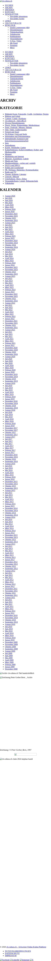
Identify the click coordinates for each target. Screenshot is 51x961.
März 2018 (9, 421)
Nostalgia (13, 45)
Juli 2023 (8, 278)
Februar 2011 (10, 611)
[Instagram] (24, 960)
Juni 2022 (9, 307)
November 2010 (11, 618)
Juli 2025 (8, 225)
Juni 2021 (9, 334)
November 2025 (11, 216)
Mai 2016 (9, 470)
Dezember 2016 (11, 455)
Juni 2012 (9, 575)
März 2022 (9, 314)
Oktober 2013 (10, 540)
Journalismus (10, 145)
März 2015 (9, 502)
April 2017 (9, 446)
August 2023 (10, 276)
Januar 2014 (9, 533)
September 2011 (11, 595)
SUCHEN (9, 5)
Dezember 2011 (11, 589)
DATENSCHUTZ (12, 953)
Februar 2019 (10, 397)
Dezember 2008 (11, 669)
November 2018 (11, 403)
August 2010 (10, 624)
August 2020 (10, 357)
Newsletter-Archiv (17, 19)
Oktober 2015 (10, 486)
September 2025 (11, 220)
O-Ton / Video (15, 41)
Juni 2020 (9, 361)
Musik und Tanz (11, 161)
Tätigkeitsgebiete (16, 32)
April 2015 (9, 499)
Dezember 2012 (11, 562)
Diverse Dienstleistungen (15, 123)
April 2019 (9, 392)
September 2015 (11, 488)
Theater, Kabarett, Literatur (15, 174)
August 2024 (10, 249)
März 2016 (9, 475)
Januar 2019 (9, 399)
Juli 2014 (8, 519)
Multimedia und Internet (14, 156)
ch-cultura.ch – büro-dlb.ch (15, 121)
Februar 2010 (10, 638)
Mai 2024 (9, 256)
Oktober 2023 (10, 272)
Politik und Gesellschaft (14, 168)
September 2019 (11, 381)
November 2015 (11, 484)
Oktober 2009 (10, 647)
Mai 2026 (9, 203)
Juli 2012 (8, 573)
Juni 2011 (9, 602)
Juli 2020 (8, 359)
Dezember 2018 (11, 401)
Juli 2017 (8, 439)
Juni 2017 (9, 441)
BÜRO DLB (10, 25)
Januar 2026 (9, 211)
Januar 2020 (9, 372)
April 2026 (9, 205)
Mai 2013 (9, 551)
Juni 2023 (9, 281)
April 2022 (9, 312)
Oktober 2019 (10, 379)
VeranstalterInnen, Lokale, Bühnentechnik (21, 181)
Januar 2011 (9, 613)
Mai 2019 (9, 390)
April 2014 (9, 526)
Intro (7, 143)
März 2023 (9, 287)
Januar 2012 (9, 586)
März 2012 (9, 582)
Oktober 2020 (10, 352)
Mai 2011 (8, 604)
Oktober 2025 (10, 218)
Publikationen (15, 36)
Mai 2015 (9, 497)
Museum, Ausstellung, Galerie (17, 159)
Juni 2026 (9, 200)
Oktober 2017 (10, 432)
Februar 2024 (10, 263)
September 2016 (11, 461)
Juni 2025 (9, 227)
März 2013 (9, 555)
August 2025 (10, 223)
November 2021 (11, 323)
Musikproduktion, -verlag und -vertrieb (20, 163)
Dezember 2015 (11, 481)
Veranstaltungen (16, 39)
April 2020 (9, 365)
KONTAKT (10, 12)
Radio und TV (10, 172)
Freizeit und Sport (12, 132)
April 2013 (9, 553)
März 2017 (9, 448)
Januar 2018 (9, 426)
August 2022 (10, 303)
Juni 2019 (9, 388)
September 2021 (11, 328)
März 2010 (9, 635)
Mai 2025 (9, 229)
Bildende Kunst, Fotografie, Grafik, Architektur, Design (27, 114)
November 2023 (11, 270)
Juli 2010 (8, 627)
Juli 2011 (8, 600)
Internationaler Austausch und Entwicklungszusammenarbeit (16, 140)
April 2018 (9, 419)
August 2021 (10, 330)
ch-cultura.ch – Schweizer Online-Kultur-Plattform (26, 947)
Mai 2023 (9, 283)
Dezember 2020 (11, 348)
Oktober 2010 (10, 620)
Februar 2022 (10, 316)
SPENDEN (9, 10)
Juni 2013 (9, 548)
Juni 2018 (9, 415)
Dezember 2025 (11, 214)
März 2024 (9, 261)
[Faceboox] (5, 960)
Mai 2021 (9, 336)
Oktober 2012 (10, 566)
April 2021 (9, 339)
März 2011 (9, 609)
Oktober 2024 (10, 245)
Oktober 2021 (10, 325)
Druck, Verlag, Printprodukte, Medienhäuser (22, 125)
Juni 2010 (9, 629)
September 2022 (11, 301)
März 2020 (9, 368)
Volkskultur (9, 183)
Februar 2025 (10, 236)
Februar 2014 (10, 531)
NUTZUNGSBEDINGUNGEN (18, 951)
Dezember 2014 (11, 508)
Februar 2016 (10, 477)
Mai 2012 (9, 577)
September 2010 (11, 622)
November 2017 (11, 430)
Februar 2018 (10, 423)
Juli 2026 (8, 198)
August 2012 (10, 571)
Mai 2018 (9, 417)
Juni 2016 (9, 468)
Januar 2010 (9, 640)
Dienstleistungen (16, 30)
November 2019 (11, 377)
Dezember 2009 (11, 642)
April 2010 (9, 633)
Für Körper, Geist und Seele (16, 134)
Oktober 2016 (10, 459)
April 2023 (9, 285)
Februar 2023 (10, 290)
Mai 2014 (9, 524)
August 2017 (10, 437)
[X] (31, 960)
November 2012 (11, 564)
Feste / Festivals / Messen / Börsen (18, 127)
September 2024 (11, 247)
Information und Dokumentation (17, 136)
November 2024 (11, 243)
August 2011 (10, 598)
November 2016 (11, 457)
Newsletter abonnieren (18, 16)
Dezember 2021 (11, 321)
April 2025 (9, 232)
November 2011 (11, 591)
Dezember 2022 (11, 294)
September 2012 (11, 569)
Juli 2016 (8, 466)
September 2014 (11, 515)
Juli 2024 (8, 252)
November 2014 (11, 511)
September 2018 (11, 408)
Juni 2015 (9, 495)
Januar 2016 (9, 479)
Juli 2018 (8, 412)
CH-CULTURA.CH (13, 23)
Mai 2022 (9, 310)
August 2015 (10, 490)
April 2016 (9, 473)
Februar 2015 (10, 504)
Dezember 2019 (11, 374)
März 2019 (9, 394)
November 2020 (11, 350)
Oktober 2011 (10, 593)
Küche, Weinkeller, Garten (15, 148)
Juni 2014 (9, 522)
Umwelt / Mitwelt (12, 177)
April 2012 (9, 580)
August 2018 (10, 410)
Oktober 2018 (10, 406)
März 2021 (9, 341)
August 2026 (10, 196)
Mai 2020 (9, 363)
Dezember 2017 (11, 428)
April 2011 (9, 606)
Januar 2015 (9, 506)
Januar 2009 (9, 667)
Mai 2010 (9, 631)
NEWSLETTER (11, 14)
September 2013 (11, 542)
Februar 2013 (10, 557)
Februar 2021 (10, 343)
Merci (12, 48)
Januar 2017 (9, 452)
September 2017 (11, 435)
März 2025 (9, 234)
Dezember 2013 (11, 535)
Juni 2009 (9, 656)
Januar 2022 (9, 319)
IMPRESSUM (10, 956)
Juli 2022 (8, 305)
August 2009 (10, 651)
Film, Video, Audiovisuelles (16, 130)
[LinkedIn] (14, 960)
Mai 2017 (9, 444)
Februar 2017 (10, 450)
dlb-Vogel (14, 43)
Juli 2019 (8, 386)
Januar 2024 (9, 265)
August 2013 (10, 544)
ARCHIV (9, 7)
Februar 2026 (10, 209)
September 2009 (11, 649)
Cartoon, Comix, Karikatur (15, 119)
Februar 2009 (10, 664)
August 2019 (10, 383)
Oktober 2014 (10, 513)
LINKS (8, 21)
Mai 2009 (9, 658)
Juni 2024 (9, 254)
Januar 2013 (9, 560)
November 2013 (11, 537)
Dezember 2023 (11, 267)
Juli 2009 (8, 653)
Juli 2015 (8, 493)
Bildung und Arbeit (12, 116)
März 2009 (9, 662)
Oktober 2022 (10, 299)
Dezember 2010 (11, 615)
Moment (8, 154)
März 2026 (9, 207)
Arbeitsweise (15, 34)
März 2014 (9, 528)
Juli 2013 (8, 546)
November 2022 (11, 296)
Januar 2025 (9, 238)
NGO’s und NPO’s (12, 165)
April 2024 (9, 258)
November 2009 (11, 644)
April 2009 (9, 660)
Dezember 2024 (11, 241)
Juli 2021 (8, 332)
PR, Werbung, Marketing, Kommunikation (21, 170)
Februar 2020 (10, 370)
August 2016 (10, 464)
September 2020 (11, 354)
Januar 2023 (9, 292)
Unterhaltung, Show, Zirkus (16, 179)
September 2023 (11, 274)
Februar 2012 (10, 584)
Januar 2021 (9, 345)
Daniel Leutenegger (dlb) (20, 28)
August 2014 (10, 517)
